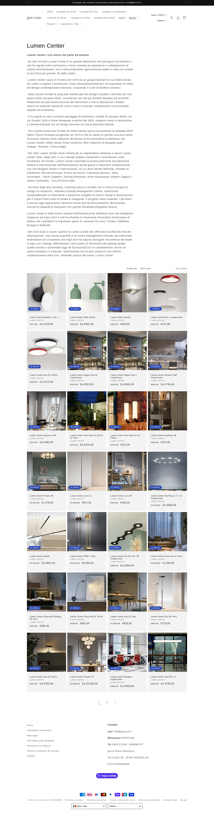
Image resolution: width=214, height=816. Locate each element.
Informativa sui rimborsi (39, 746)
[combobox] (89, 806)
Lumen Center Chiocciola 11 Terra (166, 556)
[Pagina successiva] (115, 702)
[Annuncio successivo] (186, 3)
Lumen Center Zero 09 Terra (164, 616)
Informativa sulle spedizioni (40, 740)
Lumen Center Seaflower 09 (163, 435)
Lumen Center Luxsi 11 (80, 496)
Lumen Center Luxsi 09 (121, 496)
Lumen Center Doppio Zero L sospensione (123, 376)
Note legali (32, 735)
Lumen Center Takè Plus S (163, 677)
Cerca (30, 725)
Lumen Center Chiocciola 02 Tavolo (86, 616)
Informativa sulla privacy (39, 730)
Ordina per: (132, 268)
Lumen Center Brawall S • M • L (44, 317)
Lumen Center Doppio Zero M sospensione (83, 376)
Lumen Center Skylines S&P (43, 435)
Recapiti (183, 800)
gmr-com (37, 800)
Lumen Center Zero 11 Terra (123, 616)
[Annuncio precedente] (28, 3)
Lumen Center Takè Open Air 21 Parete (125, 436)
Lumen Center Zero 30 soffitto (44, 375)
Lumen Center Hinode (120, 317)
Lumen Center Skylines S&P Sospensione (164, 376)
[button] (133, 18)
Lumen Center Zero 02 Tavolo (43, 677)
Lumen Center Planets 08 (41, 496)
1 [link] (99, 702)
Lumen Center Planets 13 (82, 677)
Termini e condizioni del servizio (43, 751)
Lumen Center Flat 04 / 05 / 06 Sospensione (124, 557)
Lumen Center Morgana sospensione (121, 678)
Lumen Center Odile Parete (82, 317)
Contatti (31, 756)
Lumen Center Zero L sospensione (167, 317)
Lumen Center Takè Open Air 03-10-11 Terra (86, 436)
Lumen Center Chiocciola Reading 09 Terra (45, 617)
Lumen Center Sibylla (40, 556)
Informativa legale (170, 800)
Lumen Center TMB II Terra (82, 556)
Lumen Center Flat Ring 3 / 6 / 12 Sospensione (166, 497)
